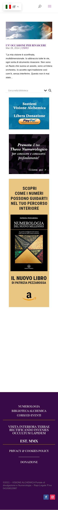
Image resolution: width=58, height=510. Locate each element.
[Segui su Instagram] (52, 497)
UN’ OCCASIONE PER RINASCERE (26, 45)
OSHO (25, 48)
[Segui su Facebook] (46, 497)
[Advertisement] (29, 351)
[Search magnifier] (50, 90)
